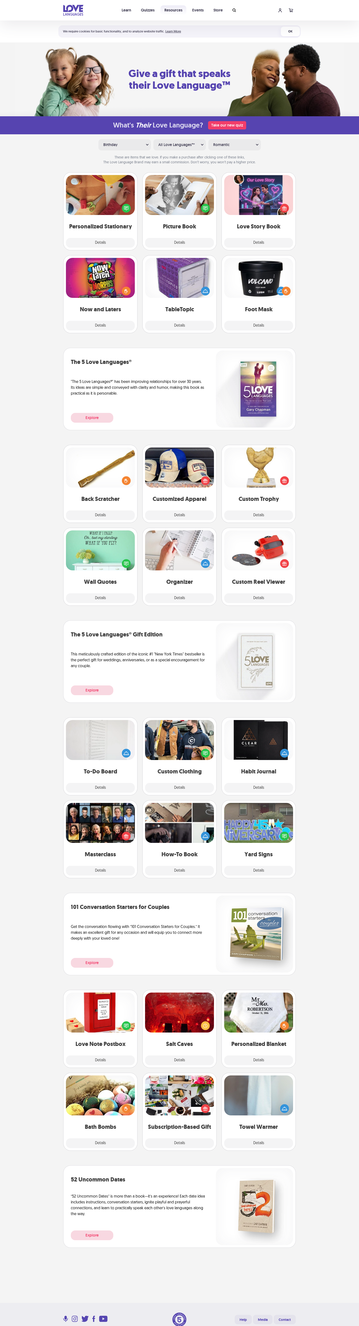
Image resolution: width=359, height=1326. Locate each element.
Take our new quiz (227, 125)
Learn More (173, 31)
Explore (92, 417)
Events (198, 10)
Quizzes (148, 10)
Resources (173, 10)
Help (243, 1319)
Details (100, 243)
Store (218, 10)
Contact (285, 1319)
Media (263, 1319)
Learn (126, 10)
